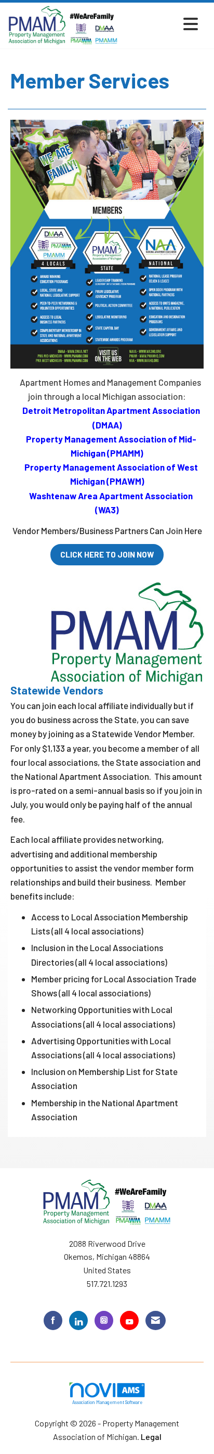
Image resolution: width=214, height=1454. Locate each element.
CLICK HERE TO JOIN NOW (107, 554)
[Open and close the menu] (161, 23)
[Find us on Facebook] (53, 1320)
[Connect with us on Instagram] (104, 1320)
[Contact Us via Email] (155, 1320)
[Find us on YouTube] (129, 1320)
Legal (151, 1437)
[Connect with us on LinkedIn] (78, 1320)
